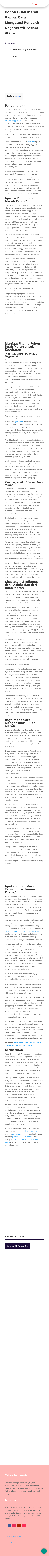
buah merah (21, 1131)
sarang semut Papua (20, 1134)
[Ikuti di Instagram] (14, 1525)
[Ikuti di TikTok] (24, 1525)
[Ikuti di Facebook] (9, 1525)
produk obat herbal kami (22, 1137)
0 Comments (10, 43)
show (18, 96)
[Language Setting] (44, 1551)
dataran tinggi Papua (13, 121)
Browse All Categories (17, 1246)
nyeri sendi (18, 422)
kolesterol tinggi (11, 931)
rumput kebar (32, 1131)
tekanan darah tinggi (31, 931)
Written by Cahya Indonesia (24, 49)
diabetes (31, 142)
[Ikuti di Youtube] (19, 1525)
